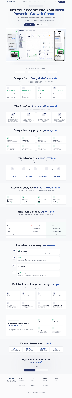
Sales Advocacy (22, 380)
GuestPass (32, 380)
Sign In (56, 1)
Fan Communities (22, 385)
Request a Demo (29, 24)
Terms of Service (35, 392)
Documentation (45, 385)
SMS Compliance (42, 392)
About (56, 380)
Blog (43, 383)
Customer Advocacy (22, 383)
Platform (29, 1)
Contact (56, 383)
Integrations (33, 385)
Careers (44, 1)
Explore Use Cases (42, 370)
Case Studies (45, 380)
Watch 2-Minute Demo (41, 24)
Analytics (39, 1)
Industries (34, 1)
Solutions (25, 1)
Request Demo (61, 1)
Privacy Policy (29, 392)
